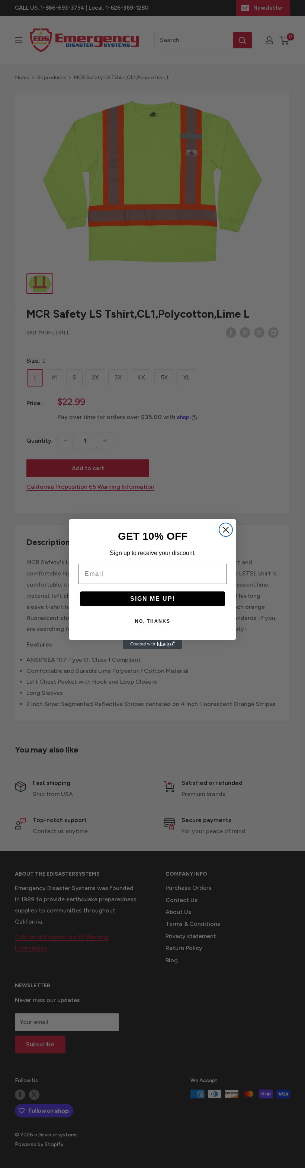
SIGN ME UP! (152, 599)
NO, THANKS (152, 621)
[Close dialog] (225, 529)
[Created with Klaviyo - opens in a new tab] (152, 644)
